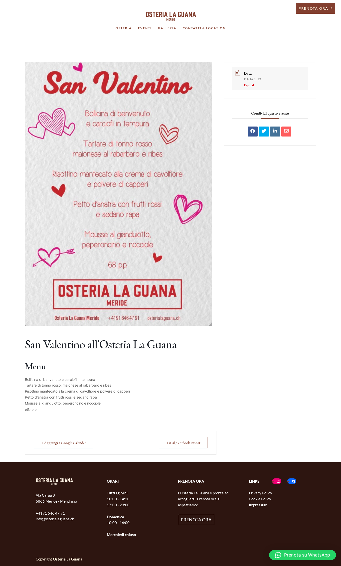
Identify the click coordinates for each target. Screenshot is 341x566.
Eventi (145, 28)
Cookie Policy (260, 499)
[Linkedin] (275, 132)
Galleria (167, 28)
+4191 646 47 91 (50, 513)
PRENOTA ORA (196, 519)
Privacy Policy (260, 493)
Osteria (124, 28)
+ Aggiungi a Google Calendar (63, 442)
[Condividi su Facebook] (253, 132)
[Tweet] (264, 132)
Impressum (258, 505)
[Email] (286, 132)
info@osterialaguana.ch (55, 519)
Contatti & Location (204, 28)
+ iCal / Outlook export (183, 442)
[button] (302, 555)
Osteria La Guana (67, 559)
